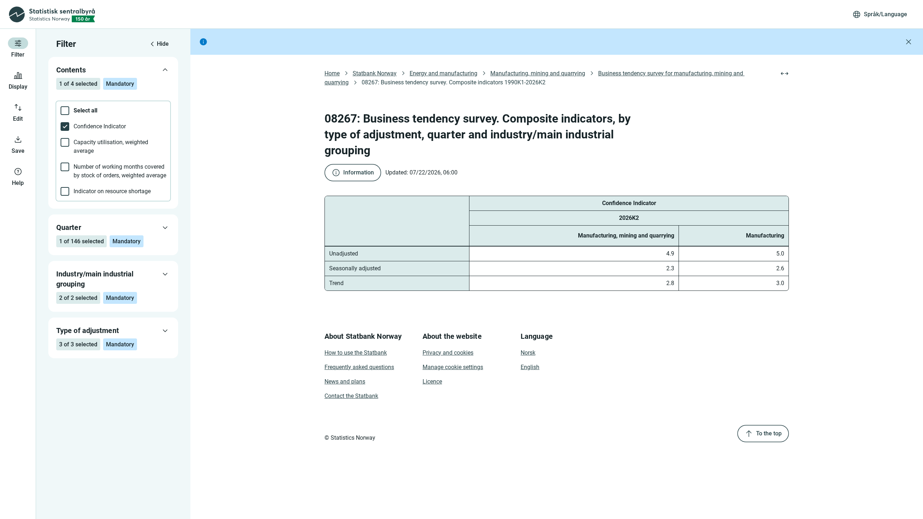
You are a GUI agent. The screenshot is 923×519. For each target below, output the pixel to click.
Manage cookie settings (453, 367)
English (530, 367)
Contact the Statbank (351, 395)
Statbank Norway (375, 73)
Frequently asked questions (359, 367)
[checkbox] (113, 111)
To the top (769, 433)
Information (358, 172)
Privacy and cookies (448, 352)
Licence (432, 381)
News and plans (344, 381)
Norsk (528, 352)
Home (332, 73)
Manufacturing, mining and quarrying (537, 73)
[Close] (908, 42)
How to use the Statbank (355, 352)
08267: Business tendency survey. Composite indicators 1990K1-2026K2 (454, 82)
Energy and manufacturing (443, 73)
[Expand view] (784, 73)
